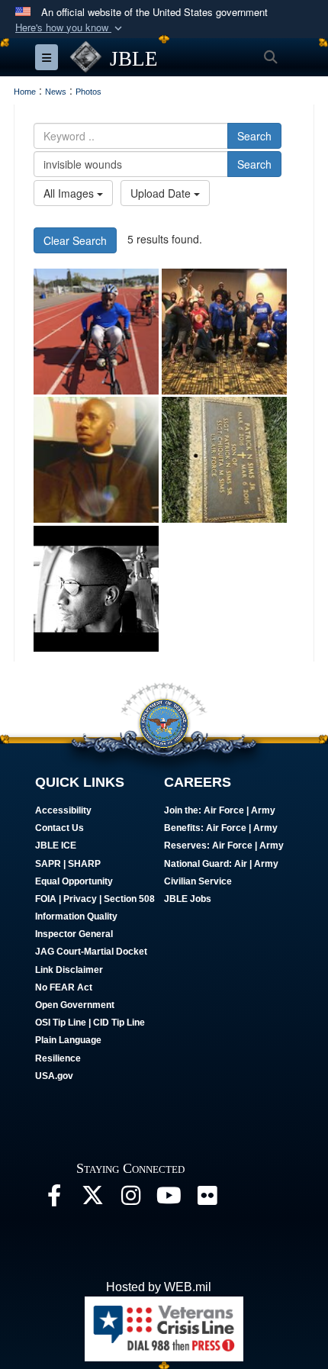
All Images (70, 193)
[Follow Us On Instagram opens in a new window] (130, 1199)
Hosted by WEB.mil (158, 1286)
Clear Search (75, 240)
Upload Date (162, 193)
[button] (70, 28)
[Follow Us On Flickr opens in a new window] (207, 1199)
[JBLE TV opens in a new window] (169, 1199)
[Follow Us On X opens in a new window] (92, 1199)
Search (254, 135)
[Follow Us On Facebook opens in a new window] (54, 1199)
